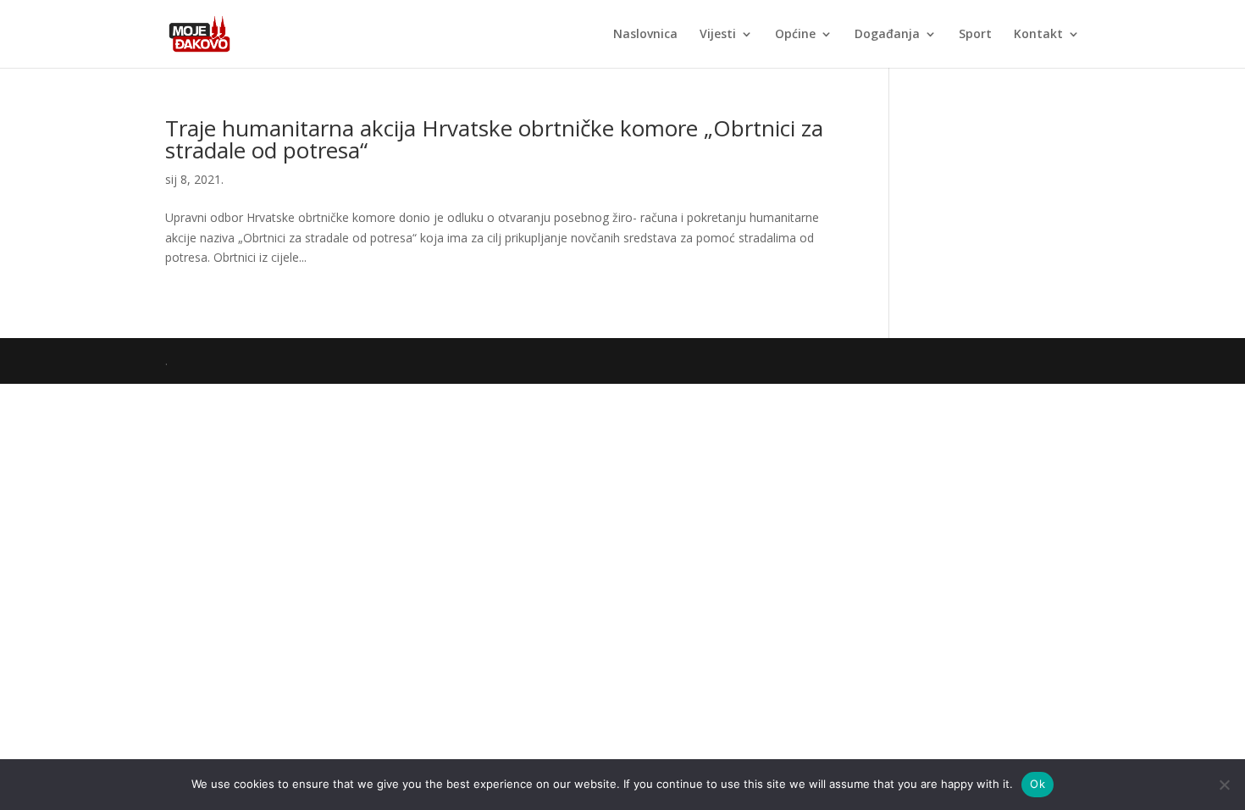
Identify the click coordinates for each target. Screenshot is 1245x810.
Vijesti (718, 35)
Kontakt (1038, 35)
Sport (975, 35)
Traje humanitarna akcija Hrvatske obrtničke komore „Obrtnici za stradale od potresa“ (494, 139)
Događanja (887, 35)
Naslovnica (645, 35)
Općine (795, 35)
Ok (1037, 784)
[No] (1223, 784)
